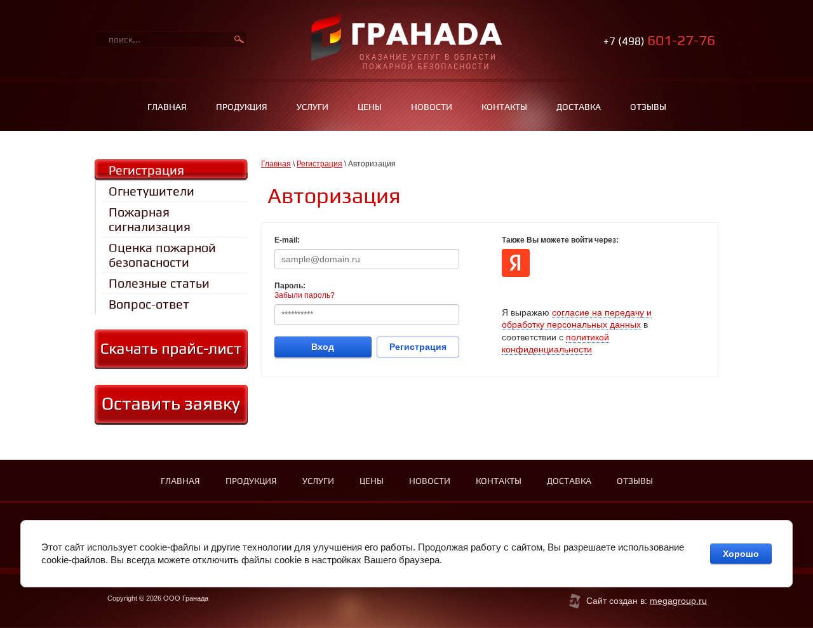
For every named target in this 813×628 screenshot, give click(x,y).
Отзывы (648, 107)
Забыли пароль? (304, 295)
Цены (370, 107)
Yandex (516, 263)
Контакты (504, 107)
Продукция (241, 107)
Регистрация (319, 163)
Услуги (312, 107)
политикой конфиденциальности (555, 343)
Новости (431, 107)
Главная (167, 107)
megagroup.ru (678, 601)
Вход (322, 347)
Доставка (578, 107)
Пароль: (290, 285)
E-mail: (287, 240)
